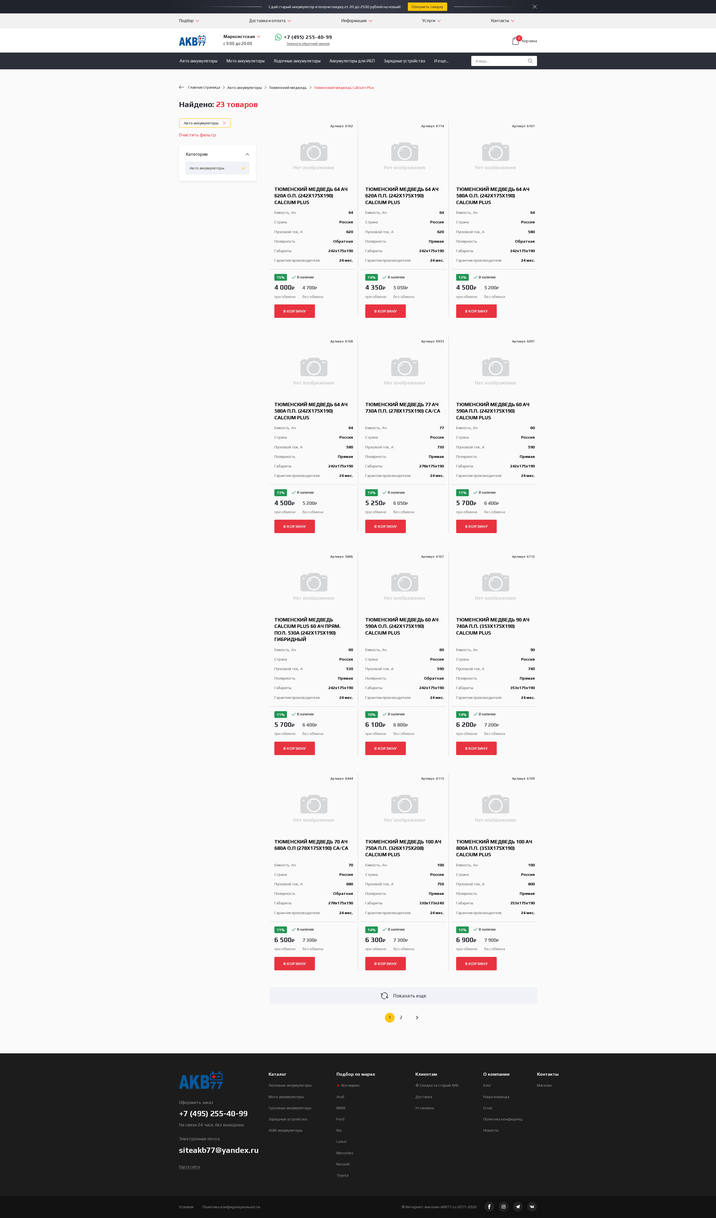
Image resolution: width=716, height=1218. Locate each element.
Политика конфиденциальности (231, 1207)
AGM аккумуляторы (285, 1130)
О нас (488, 1108)
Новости (490, 1130)
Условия (186, 1207)
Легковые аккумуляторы (290, 1085)
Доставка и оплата (267, 20)
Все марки (347, 1085)
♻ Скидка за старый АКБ (437, 1085)
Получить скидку (427, 6)
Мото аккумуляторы (245, 60)
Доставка (423, 1096)
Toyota (342, 1175)
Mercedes (345, 1153)
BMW (341, 1108)
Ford (340, 1119)
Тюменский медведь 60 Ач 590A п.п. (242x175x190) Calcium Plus (492, 410)
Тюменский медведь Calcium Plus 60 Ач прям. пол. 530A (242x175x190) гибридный (307, 629)
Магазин (544, 1085)
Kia (338, 1130)
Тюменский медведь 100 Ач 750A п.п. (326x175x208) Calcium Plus (403, 848)
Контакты (500, 20)
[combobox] (217, 168)
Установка (424, 1108)
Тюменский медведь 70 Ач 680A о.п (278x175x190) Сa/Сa (311, 845)
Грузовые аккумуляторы (289, 1108)
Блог (487, 1085)
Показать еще (409, 996)
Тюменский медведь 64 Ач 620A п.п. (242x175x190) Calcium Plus (402, 195)
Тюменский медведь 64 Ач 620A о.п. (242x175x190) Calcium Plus (311, 195)
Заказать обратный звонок (308, 44)
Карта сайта (189, 1166)
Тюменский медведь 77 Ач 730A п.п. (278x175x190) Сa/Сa (402, 407)
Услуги (428, 20)
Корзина (527, 40)
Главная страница (204, 87)
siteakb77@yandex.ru (219, 1150)
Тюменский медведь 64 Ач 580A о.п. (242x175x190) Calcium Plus (492, 195)
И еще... (441, 60)
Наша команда (496, 1096)
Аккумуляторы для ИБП (352, 60)
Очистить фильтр (197, 135)
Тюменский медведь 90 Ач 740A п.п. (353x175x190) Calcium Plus (492, 626)
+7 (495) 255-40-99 (308, 37)
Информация (354, 20)
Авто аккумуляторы (198, 60)
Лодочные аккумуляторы (297, 60)
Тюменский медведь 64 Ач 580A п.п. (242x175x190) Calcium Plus (311, 410)
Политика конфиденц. (503, 1119)
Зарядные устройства (404, 60)
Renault (343, 1164)
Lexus (341, 1141)
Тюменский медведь (288, 87)
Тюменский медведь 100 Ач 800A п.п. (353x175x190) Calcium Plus (494, 848)
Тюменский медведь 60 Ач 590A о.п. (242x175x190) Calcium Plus (402, 626)
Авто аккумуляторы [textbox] (207, 168)
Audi (340, 1096)
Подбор (186, 20)
